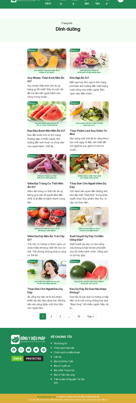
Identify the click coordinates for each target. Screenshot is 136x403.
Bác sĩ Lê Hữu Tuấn (63, 361)
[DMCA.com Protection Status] (27, 358)
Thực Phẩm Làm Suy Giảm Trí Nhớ (88, 132)
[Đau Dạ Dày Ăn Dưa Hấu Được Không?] (89, 273)
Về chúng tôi (60, 343)
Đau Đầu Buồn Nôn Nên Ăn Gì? (46, 130)
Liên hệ (57, 356)
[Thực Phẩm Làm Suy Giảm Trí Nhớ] (89, 114)
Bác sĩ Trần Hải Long (64, 374)
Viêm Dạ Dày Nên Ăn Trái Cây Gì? (46, 238)
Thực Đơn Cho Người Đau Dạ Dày (45, 290)
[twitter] (36, 350)
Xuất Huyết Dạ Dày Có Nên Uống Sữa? (86, 238)
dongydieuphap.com (46, 397)
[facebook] (14, 350)
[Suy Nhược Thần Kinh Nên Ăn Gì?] (46, 62)
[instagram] (21, 350)
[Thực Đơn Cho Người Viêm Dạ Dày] (89, 167)
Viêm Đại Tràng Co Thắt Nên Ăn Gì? (45, 185)
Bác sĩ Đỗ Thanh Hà (64, 370)
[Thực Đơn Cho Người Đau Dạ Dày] (46, 273)
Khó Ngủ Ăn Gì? (79, 77)
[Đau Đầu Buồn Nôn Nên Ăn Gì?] (46, 114)
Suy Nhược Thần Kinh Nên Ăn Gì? (45, 79)
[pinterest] (43, 350)
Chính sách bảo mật (64, 347)
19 (78, 316)
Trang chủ (66, 23)
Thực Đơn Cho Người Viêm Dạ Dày (88, 185)
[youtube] (29, 350)
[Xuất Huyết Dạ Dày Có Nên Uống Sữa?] (89, 220)
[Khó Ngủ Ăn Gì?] (89, 62)
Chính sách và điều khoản (67, 352)
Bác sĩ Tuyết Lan (62, 365)
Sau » (90, 316)
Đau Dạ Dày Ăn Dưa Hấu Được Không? (88, 290)
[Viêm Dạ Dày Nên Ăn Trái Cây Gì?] (46, 220)
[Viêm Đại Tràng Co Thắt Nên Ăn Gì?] (46, 167)
